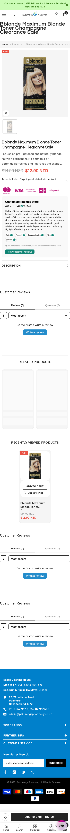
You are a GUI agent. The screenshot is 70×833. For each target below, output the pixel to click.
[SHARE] (65, 181)
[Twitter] (32, 772)
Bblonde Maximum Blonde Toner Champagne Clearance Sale (32, 505)
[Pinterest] (23, 772)
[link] (18, 414)
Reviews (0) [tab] (17, 305)
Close (67, 5)
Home (5, 44)
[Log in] (56, 14)
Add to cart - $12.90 (39, 816)
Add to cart (35, 486)
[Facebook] (5, 772)
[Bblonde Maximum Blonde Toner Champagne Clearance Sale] (35, 466)
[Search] (13, 14)
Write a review (35, 332)
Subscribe (56, 762)
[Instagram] (14, 772)
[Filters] (3, 315)
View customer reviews (19, 251)
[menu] (4, 14)
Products (17, 44)
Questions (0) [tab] (52, 305)
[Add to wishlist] (5, 817)
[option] (35, 5)
